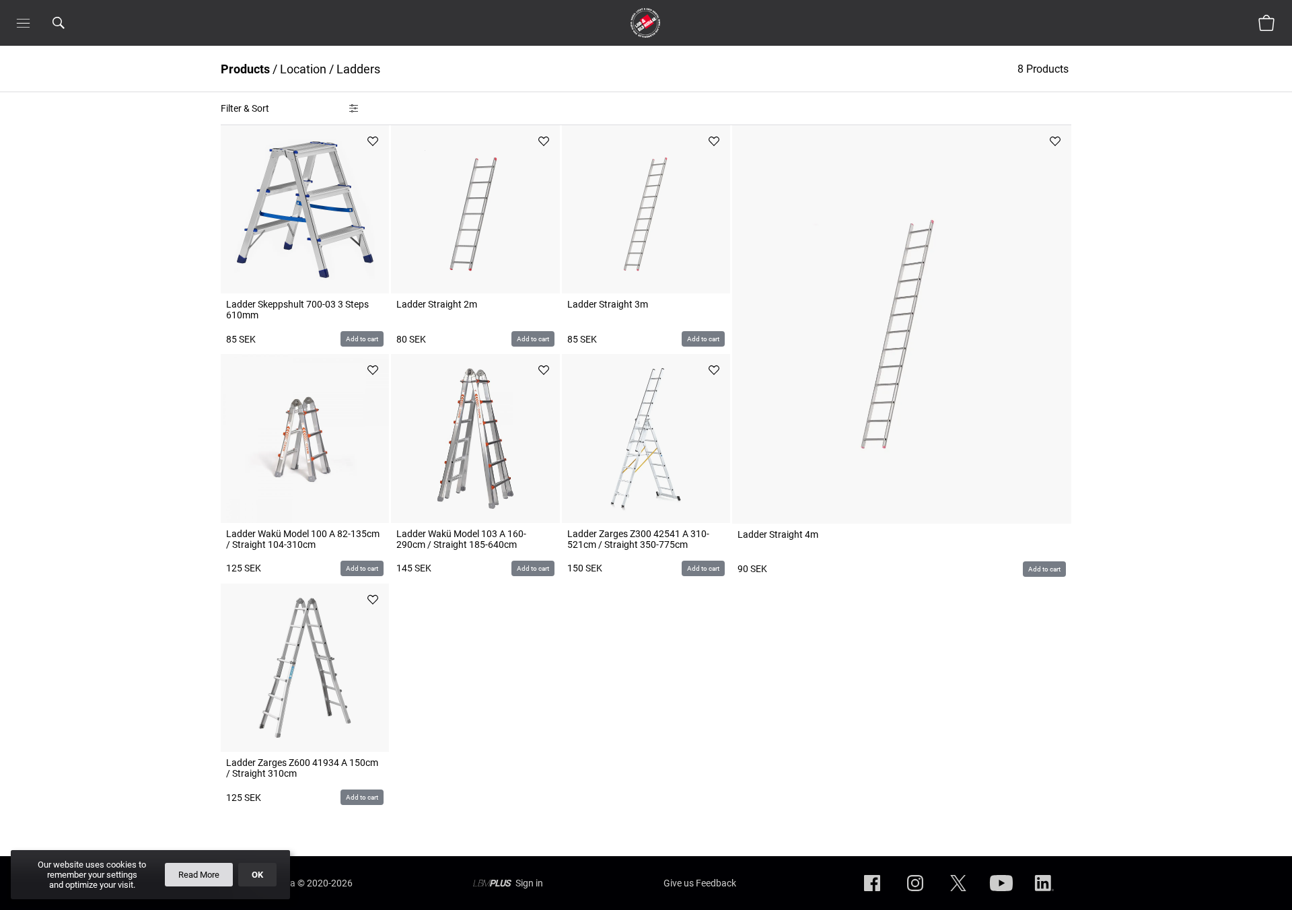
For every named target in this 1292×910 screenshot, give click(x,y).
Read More (198, 875)
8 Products (1044, 69)
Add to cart (362, 339)
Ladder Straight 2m (436, 304)
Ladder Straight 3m (607, 304)
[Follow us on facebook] (872, 893)
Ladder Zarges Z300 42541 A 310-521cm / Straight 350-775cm (638, 539)
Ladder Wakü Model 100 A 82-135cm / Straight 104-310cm (303, 539)
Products (245, 69)
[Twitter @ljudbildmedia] (958, 893)
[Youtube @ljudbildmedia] (1001, 893)
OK (257, 875)
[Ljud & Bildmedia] (645, 23)
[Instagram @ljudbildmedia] (915, 893)
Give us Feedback (699, 883)
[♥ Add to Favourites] (373, 141)
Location (303, 69)
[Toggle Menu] (23, 23)
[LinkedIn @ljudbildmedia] (1044, 893)
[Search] (76, 23)
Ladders (358, 69)
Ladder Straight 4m (778, 534)
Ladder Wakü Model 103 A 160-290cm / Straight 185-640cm (461, 539)
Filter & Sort (245, 108)
